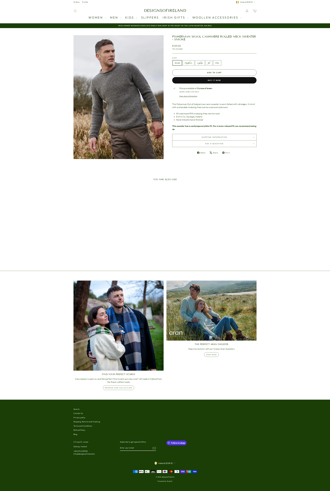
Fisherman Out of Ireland (189, 104)
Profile (85, 2)
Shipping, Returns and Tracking (86, 422)
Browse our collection (118, 388)
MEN (114, 17)
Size (174, 58)
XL (209, 63)
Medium (188, 63)
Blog (75, 434)
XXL (217, 63)
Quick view (95, 244)
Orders (76, 2)
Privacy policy (79, 417)
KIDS (130, 17)
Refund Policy (79, 430)
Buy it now (214, 80)
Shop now (211, 355)
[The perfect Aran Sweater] (211, 311)
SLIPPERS (150, 17)
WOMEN (96, 17)
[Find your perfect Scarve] (118, 326)
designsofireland (165, 10)
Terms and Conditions (82, 426)
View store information (188, 96)
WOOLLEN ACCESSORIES (216, 17)
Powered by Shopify (165, 481)
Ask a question (214, 144)
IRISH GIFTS (174, 17)
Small (177, 63)
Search (76, 409)
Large (200, 63)
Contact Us (78, 413)
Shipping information (214, 137)
